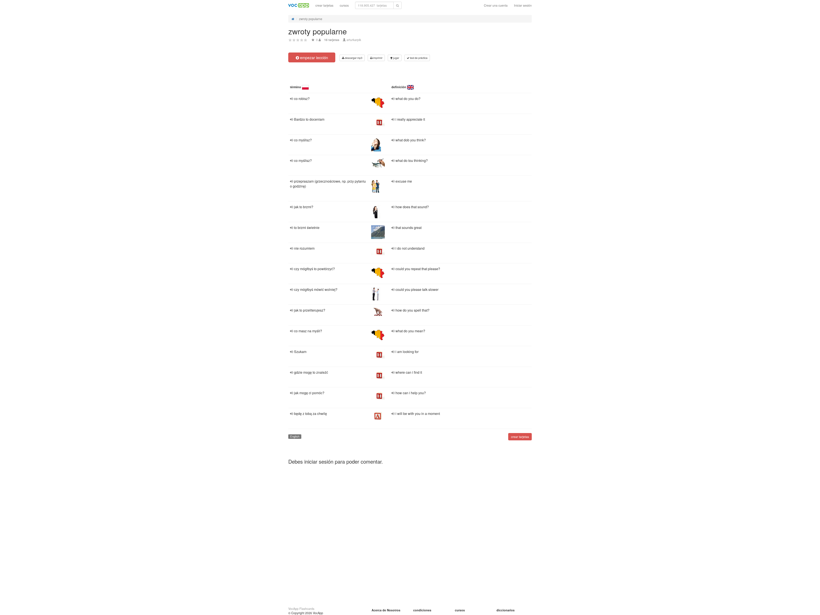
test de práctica (418, 58)
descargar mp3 (353, 58)
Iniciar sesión (523, 5)
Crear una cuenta (496, 5)
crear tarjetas (324, 5)
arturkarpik (354, 40)
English (294, 436)
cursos (344, 5)
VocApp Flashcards (301, 608)
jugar (395, 58)
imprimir (377, 58)
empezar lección (313, 57)
